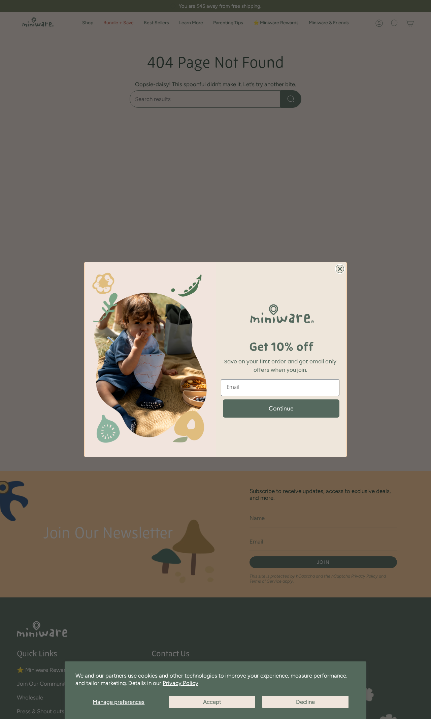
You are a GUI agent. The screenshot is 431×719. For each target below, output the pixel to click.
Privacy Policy (180, 683)
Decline (305, 701)
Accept (212, 701)
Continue (281, 408)
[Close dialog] (340, 269)
